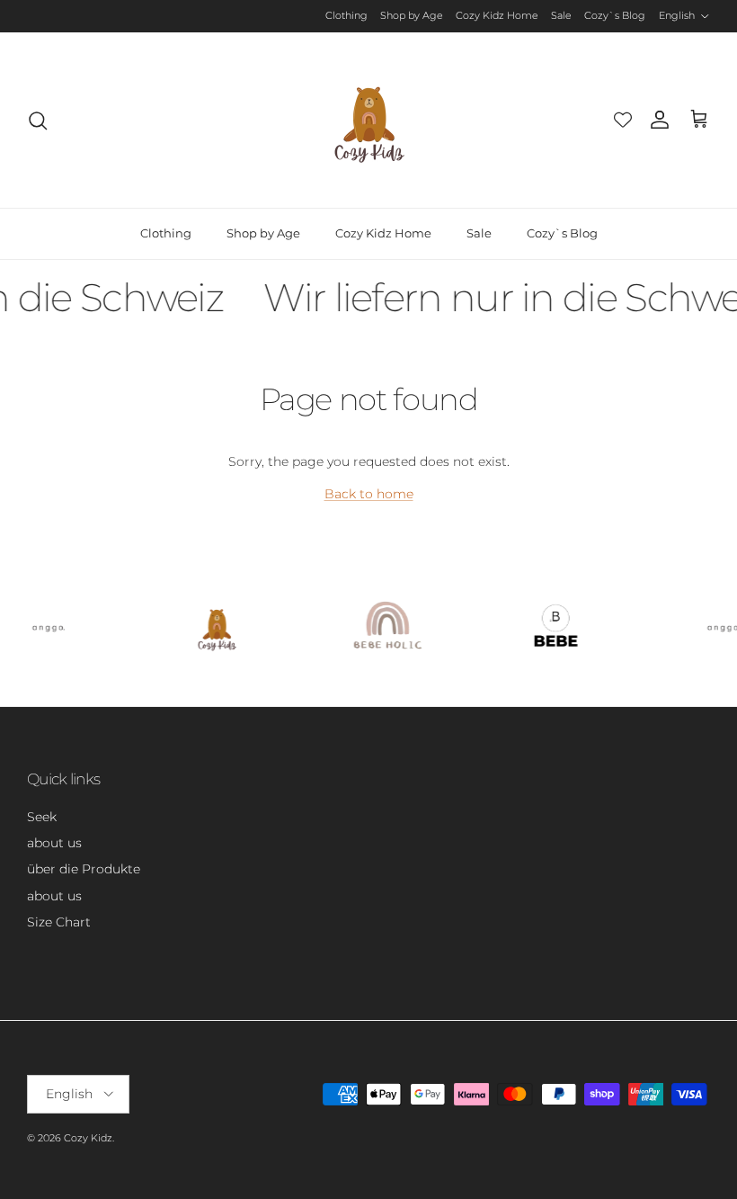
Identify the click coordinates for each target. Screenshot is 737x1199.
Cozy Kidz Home (497, 15)
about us (54, 843)
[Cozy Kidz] (369, 120)
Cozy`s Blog (614, 15)
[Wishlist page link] (623, 120)
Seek (42, 817)
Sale (561, 15)
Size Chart (59, 922)
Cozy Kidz (88, 1138)
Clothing (346, 15)
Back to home (368, 494)
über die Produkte (83, 869)
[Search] (38, 120)
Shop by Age (411, 15)
